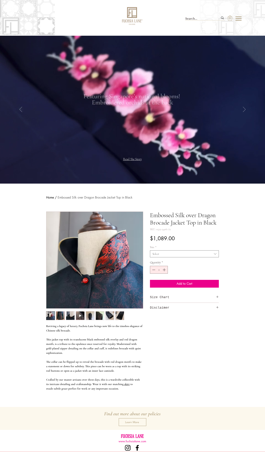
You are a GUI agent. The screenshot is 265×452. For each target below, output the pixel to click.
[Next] (244, 110)
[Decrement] (153, 269)
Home (50, 197)
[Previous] (20, 110)
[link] (230, 18)
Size (153, 247)
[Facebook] (137, 448)
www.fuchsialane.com (132, 441)
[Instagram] (128, 448)
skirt (127, 384)
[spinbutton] (159, 269)
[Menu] (238, 18)
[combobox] (184, 253)
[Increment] (164, 269)
